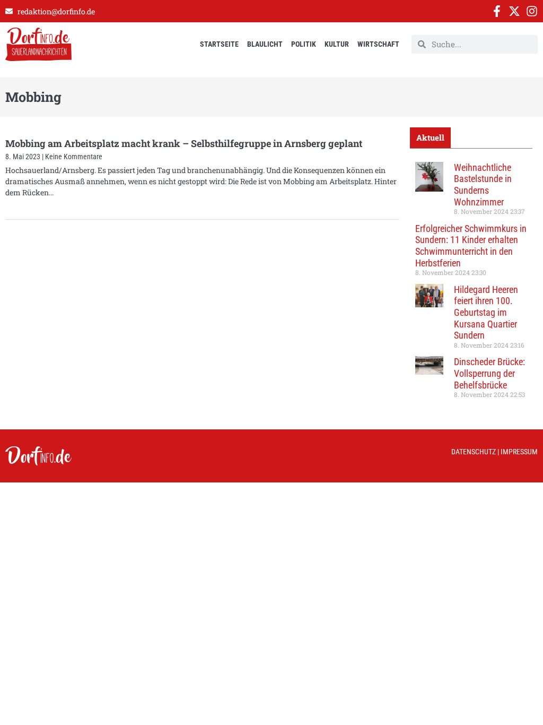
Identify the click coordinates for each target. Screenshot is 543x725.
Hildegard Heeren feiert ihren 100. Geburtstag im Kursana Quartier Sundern (486, 312)
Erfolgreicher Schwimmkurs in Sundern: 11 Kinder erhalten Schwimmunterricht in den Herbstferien (471, 246)
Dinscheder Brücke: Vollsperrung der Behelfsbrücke (489, 373)
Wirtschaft (378, 44)
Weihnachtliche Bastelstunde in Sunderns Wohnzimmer (483, 185)
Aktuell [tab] (430, 137)
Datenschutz (473, 451)
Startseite (219, 44)
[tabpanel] (471, 284)
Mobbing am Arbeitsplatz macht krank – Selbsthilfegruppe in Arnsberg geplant (183, 143)
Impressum (519, 451)
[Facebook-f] (497, 11)
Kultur (337, 44)
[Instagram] (532, 11)
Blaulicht (265, 44)
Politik (303, 44)
